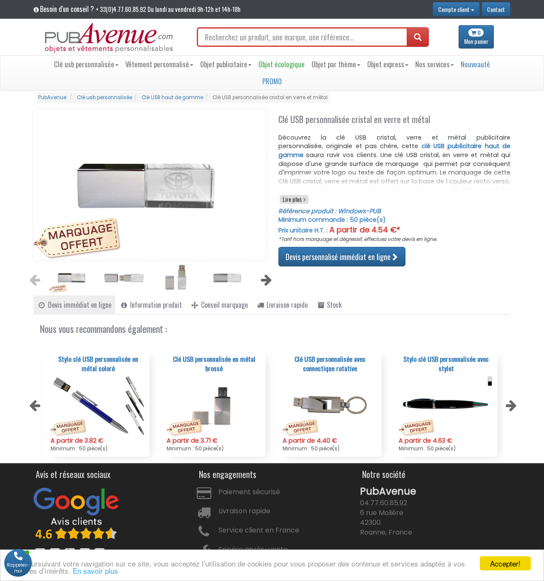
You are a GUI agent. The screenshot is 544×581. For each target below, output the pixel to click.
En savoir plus (95, 570)
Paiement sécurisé (249, 492)
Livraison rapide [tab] (286, 305)
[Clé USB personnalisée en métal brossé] (214, 406)
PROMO (272, 81)
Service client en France (258, 530)
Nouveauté (475, 64)
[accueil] (109, 38)
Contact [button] (496, 9)
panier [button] (476, 37)
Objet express (385, 64)
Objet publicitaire (223, 64)
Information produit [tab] (155, 305)
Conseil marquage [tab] (223, 305)
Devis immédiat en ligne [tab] (78, 305)
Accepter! (505, 563)
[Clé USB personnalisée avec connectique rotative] (330, 406)
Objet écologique (281, 64)
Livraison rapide (244, 511)
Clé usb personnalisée (84, 64)
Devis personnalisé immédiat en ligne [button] (338, 256)
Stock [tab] (333, 305)
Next (265, 277)
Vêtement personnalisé (157, 64)
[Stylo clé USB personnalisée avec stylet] (446, 406)
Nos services (432, 64)
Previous (33, 277)
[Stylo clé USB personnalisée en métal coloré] (98, 406)
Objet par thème (334, 64)
